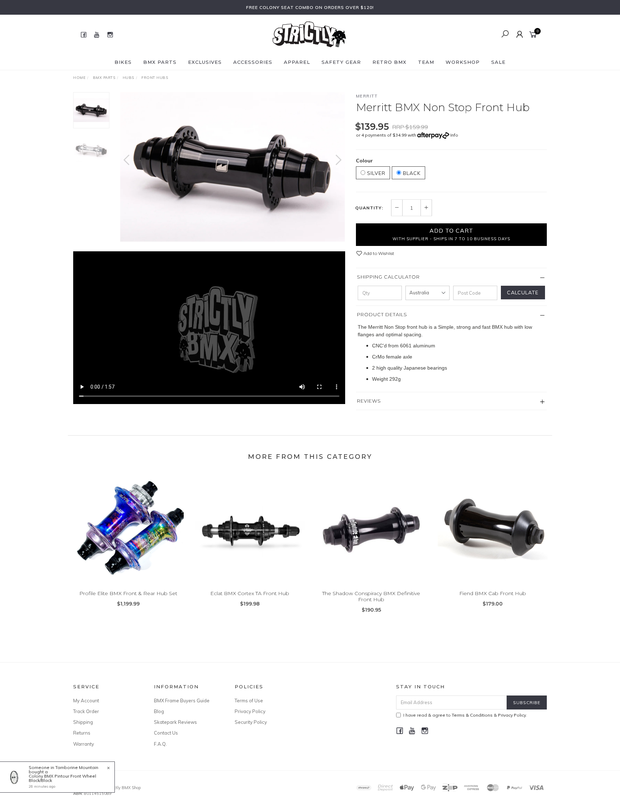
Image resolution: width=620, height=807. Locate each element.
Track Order (86, 711)
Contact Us (166, 733)
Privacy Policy (250, 711)
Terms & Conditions (472, 715)
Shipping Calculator (388, 277)
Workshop (463, 62)
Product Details (382, 314)
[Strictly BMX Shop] (309, 34)
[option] (232, 167)
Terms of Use (249, 700)
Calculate (523, 292)
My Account (86, 700)
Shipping (83, 722)
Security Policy (251, 722)
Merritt (367, 96)
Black (411, 173)
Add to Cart (451, 234)
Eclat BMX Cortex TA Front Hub (249, 593)
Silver (375, 173)
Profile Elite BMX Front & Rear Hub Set (128, 593)
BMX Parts (160, 62)
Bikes (123, 62)
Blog (159, 711)
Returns (81, 733)
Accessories (252, 62)
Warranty (83, 744)
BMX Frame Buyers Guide (182, 700)
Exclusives (205, 62)
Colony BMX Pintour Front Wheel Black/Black (62, 778)
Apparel (297, 62)
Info (454, 135)
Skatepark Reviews (175, 722)
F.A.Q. (160, 744)
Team (426, 62)
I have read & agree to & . (465, 715)
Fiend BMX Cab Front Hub (492, 593)
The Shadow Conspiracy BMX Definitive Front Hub (371, 596)
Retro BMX (389, 62)
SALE (498, 62)
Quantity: (369, 208)
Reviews (369, 401)
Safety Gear (341, 62)
